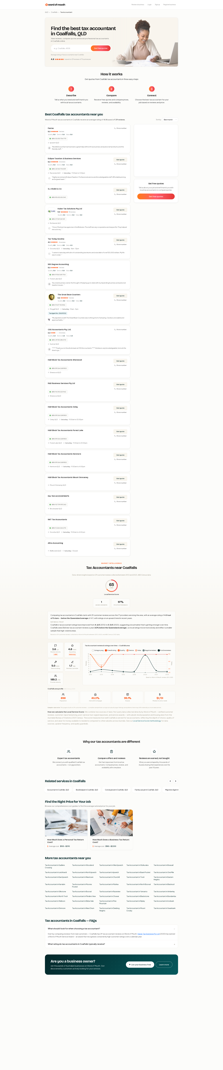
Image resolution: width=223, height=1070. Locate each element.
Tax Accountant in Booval (82, 891)
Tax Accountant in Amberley (164, 891)
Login (149, 4)
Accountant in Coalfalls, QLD (58, 790)
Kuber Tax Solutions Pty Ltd (70, 209)
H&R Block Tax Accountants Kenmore (64, 454)
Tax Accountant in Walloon (55, 901)
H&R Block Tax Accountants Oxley (63, 407)
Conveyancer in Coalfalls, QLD (116, 790)
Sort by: (158, 120)
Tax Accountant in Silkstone (55, 891)
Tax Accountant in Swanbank (164, 908)
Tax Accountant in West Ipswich (111, 865)
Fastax (51, 128)
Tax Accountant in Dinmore (55, 908)
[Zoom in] (175, 127)
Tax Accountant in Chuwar (109, 896)
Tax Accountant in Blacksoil (164, 884)
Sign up (157, 4)
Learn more (164, 964)
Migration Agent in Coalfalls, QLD (177, 790)
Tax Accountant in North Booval (138, 884)
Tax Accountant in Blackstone (137, 896)
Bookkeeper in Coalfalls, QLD (87, 790)
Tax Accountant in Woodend (83, 865)
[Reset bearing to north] (175, 134)
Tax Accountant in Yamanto (136, 891)
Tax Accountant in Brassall (163, 865)
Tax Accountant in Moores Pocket (82, 885)
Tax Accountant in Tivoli (135, 877)
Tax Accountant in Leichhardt (56, 872)
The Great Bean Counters (69, 295)
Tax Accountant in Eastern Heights (163, 878)
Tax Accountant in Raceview (109, 891)
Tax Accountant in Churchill (109, 877)
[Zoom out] (175, 130)
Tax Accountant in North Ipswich (84, 872)
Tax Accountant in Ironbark (164, 901)
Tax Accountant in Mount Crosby (135, 909)
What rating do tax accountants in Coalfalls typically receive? (76, 944)
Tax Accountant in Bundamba (165, 896)
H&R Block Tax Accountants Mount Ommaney (68, 477)
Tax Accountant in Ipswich (109, 872)
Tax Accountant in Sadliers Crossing (55, 866)
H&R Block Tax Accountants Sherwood (65, 360)
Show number (121, 128)
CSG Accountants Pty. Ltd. (59, 329)
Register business (169, 4)
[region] (156, 150)
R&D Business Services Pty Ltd (61, 383)
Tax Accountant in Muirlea (108, 884)
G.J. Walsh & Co (54, 189)
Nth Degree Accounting (58, 264)
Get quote (120, 160)
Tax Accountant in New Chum (83, 908)
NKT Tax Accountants (57, 519)
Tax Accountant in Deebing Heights (109, 909)
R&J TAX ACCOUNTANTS (58, 496)
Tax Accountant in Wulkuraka (137, 865)
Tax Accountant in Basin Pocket (138, 872)
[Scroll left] (170, 781)
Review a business (138, 4)
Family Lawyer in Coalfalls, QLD (146, 790)
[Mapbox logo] (140, 174)
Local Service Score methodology (147, 721)
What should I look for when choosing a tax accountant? (74, 928)
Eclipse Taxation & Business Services (64, 158)
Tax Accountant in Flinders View (84, 896)
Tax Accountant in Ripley (135, 901)
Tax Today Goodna (56, 239)
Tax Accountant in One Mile (164, 872)
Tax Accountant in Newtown (82, 877)
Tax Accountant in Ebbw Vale (83, 901)
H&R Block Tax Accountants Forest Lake (65, 430)
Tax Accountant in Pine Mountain (107, 902)
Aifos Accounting (55, 543)
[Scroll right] (175, 781)
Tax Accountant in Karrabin (55, 884)
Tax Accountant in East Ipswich (56, 877)
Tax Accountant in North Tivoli (56, 896)
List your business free (141, 964)
